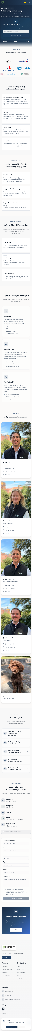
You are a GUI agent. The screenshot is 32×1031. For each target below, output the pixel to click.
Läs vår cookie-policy (16, 1023)
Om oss (19, 975)
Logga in (4, 1013)
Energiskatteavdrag (7, 969)
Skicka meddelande (17, 898)
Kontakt (19, 982)
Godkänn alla (13, 1027)
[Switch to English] (25, 2)
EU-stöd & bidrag (6, 975)
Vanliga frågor (20, 979)
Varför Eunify (20, 969)
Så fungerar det (21, 972)
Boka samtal (15, 929)
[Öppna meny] (29, 2)
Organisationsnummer (9, 840)
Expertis (19, 966)
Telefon (5, 869)
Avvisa (22, 1027)
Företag (5, 847)
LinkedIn (8, 812)
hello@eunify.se (11, 802)
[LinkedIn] (3, 1008)
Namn (4, 855)
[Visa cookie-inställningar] (27, 1027)
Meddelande (6, 876)
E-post (5, 862)
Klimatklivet (5, 972)
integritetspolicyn (20, 891)
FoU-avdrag (5, 966)
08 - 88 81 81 (10, 808)
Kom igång (5, 957)
